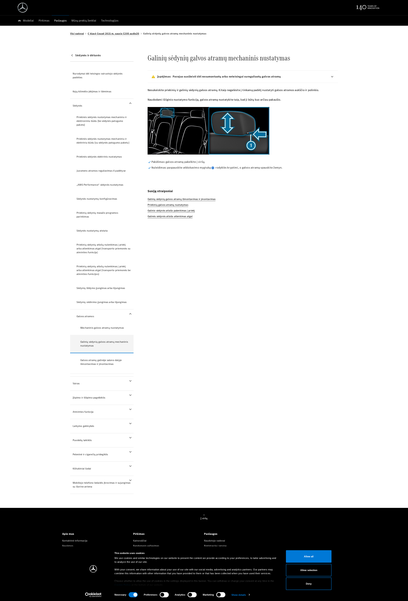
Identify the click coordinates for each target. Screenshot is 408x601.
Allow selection (308, 570)
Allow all (308, 556)
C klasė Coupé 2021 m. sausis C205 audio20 (113, 33)
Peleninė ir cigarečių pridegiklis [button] (90, 454)
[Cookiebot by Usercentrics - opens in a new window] (93, 594)
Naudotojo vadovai (214, 540)
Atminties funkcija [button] (83, 411)
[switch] (164, 594)
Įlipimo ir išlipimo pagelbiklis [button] (89, 397)
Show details (238, 594)
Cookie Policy (122, 584)
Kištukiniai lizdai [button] (82, 468)
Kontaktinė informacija (74, 540)
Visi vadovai (77, 33)
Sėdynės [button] (77, 105)
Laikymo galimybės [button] (83, 426)
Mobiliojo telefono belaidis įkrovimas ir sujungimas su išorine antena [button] (101, 484)
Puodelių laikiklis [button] (82, 440)
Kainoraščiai (139, 540)
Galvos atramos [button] (85, 316)
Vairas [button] (76, 383)
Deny (309, 583)
